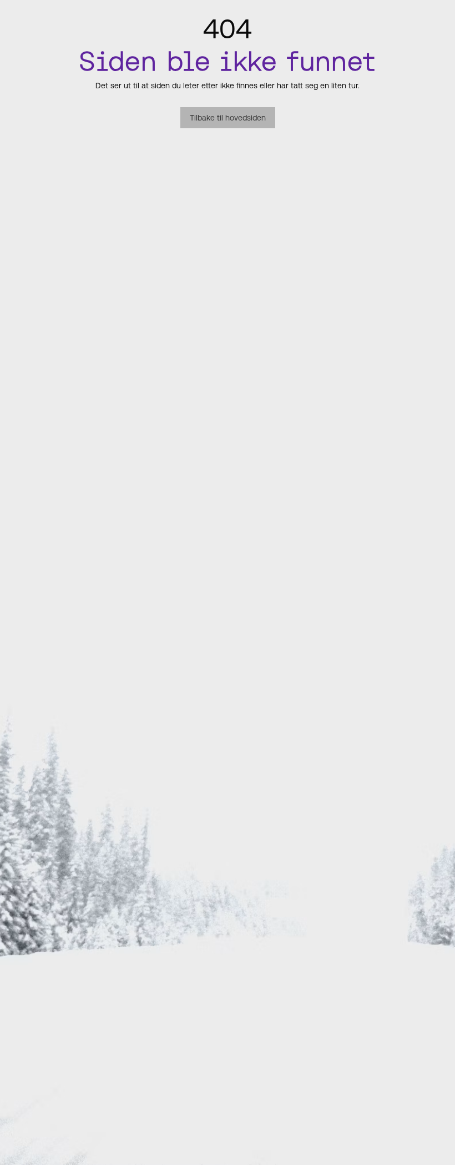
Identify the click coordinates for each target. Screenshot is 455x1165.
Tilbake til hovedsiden (228, 117)
